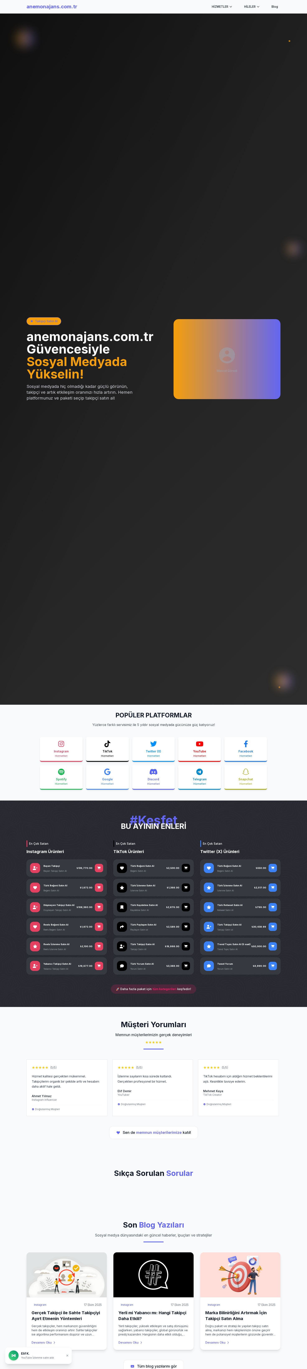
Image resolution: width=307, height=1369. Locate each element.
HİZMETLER (220, 6)
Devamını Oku (42, 1342)
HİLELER (250, 6)
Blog (274, 6)
